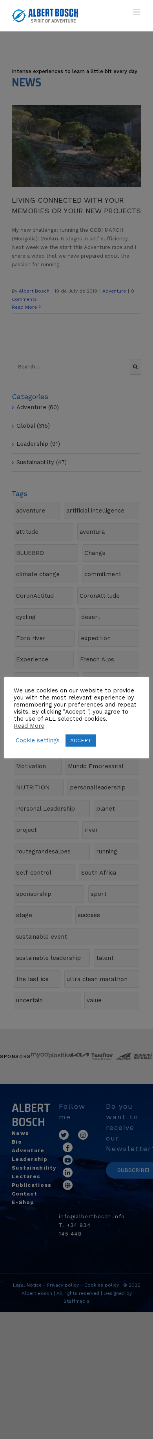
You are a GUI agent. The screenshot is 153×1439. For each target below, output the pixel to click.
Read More (29, 725)
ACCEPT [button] (80, 740)
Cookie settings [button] (38, 740)
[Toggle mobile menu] (137, 12)
